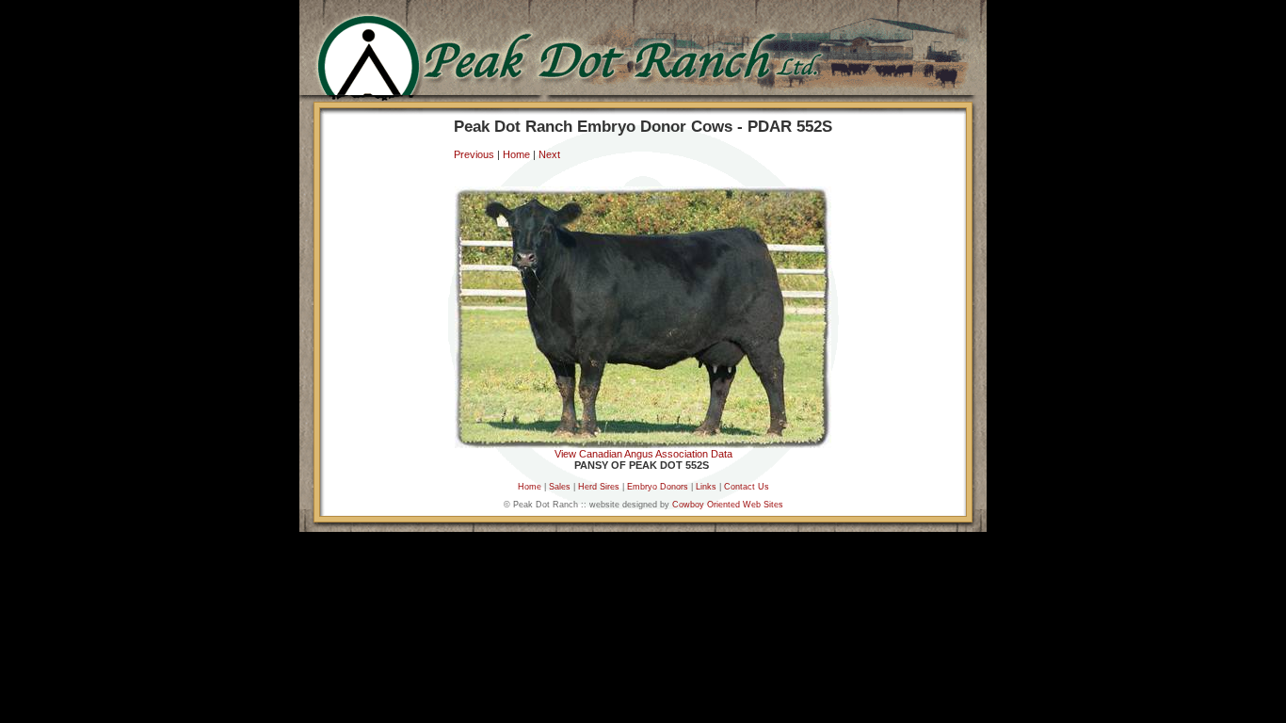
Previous (474, 154)
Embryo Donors (659, 486)
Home (516, 154)
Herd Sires (598, 486)
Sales (560, 486)
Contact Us (746, 486)
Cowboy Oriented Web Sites (727, 504)
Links (706, 486)
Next (549, 154)
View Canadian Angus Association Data (643, 453)
